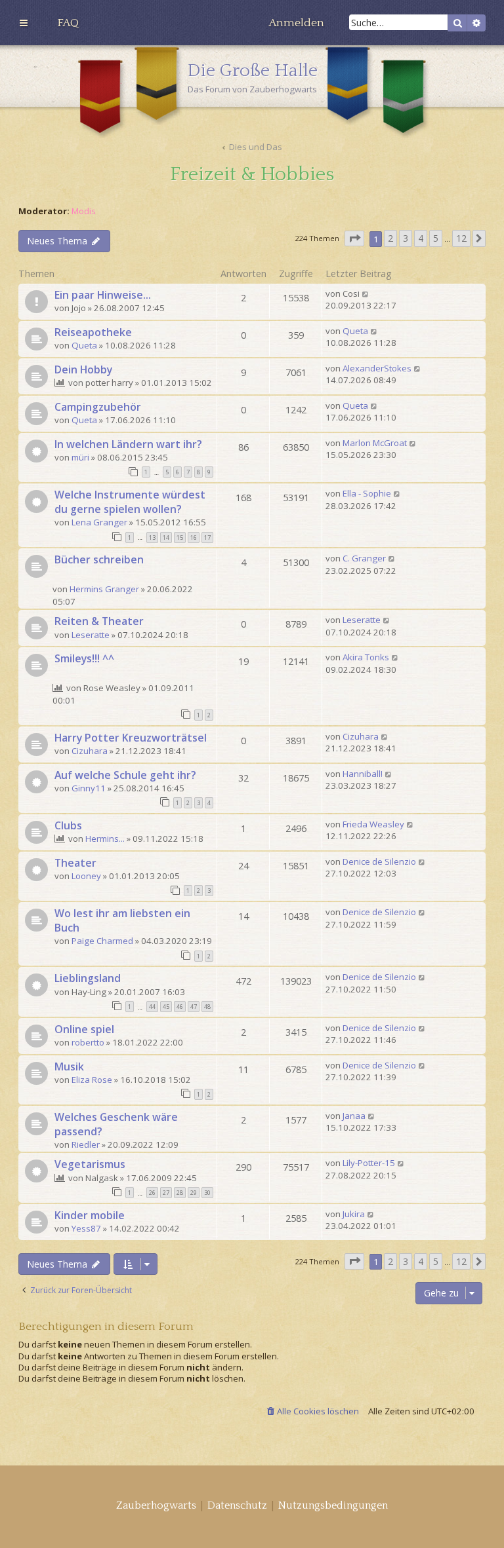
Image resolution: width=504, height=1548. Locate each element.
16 (193, 537)
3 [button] (405, 238)
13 (152, 537)
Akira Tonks (366, 657)
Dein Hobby (83, 369)
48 (207, 1006)
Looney (86, 876)
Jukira (354, 1214)
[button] (354, 239)
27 (166, 1192)
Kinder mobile (89, 1215)
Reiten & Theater (99, 621)
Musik (69, 1066)
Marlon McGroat (375, 443)
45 (166, 1006)
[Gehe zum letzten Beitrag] (366, 293)
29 (193, 1192)
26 (152, 1192)
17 (207, 537)
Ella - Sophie (367, 493)
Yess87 (86, 1228)
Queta (84, 345)
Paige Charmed (102, 941)
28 (180, 1192)
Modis (84, 211)
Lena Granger (99, 522)
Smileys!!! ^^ (84, 658)
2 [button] (390, 238)
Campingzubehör (97, 407)
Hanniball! (363, 774)
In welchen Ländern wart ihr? (128, 444)
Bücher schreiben (99, 559)
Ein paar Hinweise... (102, 295)
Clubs (68, 825)
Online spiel (84, 1029)
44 (152, 1006)
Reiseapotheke (93, 332)
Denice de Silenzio (379, 861)
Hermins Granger (104, 589)
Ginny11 (89, 788)
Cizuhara (90, 751)
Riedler (86, 1144)
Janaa (354, 1116)
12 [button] (461, 238)
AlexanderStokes (377, 368)
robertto (88, 1042)
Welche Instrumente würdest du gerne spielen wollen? (129, 501)
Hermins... (105, 838)
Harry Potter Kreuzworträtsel (130, 737)
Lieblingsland (87, 978)
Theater (75, 863)
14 (166, 537)
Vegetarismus (89, 1164)
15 (180, 537)
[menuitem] (68, 23)
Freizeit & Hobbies (252, 174)
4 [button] (420, 238)
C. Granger (364, 558)
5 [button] (435, 238)
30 (207, 1192)
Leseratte (91, 635)
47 (193, 1006)
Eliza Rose (92, 1079)
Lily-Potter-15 (369, 1163)
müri (80, 457)
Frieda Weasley (373, 824)
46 (180, 1006)
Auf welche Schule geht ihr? (125, 775)
